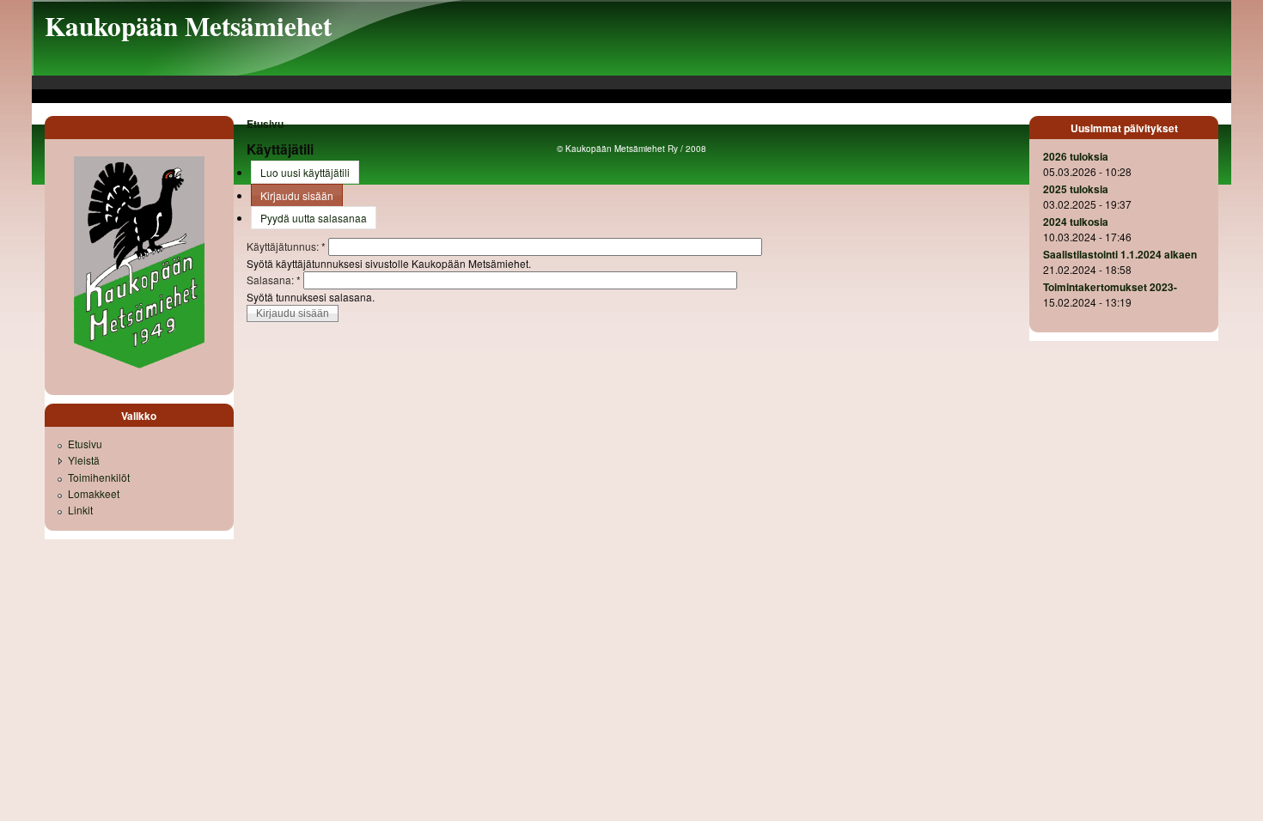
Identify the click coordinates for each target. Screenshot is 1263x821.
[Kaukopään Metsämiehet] (139, 366)
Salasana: (274, 279)
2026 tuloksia (1075, 156)
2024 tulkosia (1075, 221)
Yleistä (84, 460)
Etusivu (265, 123)
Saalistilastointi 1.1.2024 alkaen (1120, 254)
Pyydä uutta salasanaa (313, 217)
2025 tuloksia (1075, 189)
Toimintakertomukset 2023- (1110, 287)
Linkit (80, 509)
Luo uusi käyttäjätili (305, 172)
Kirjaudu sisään (296, 195)
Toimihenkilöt (99, 477)
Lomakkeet (93, 493)
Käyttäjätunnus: (286, 246)
